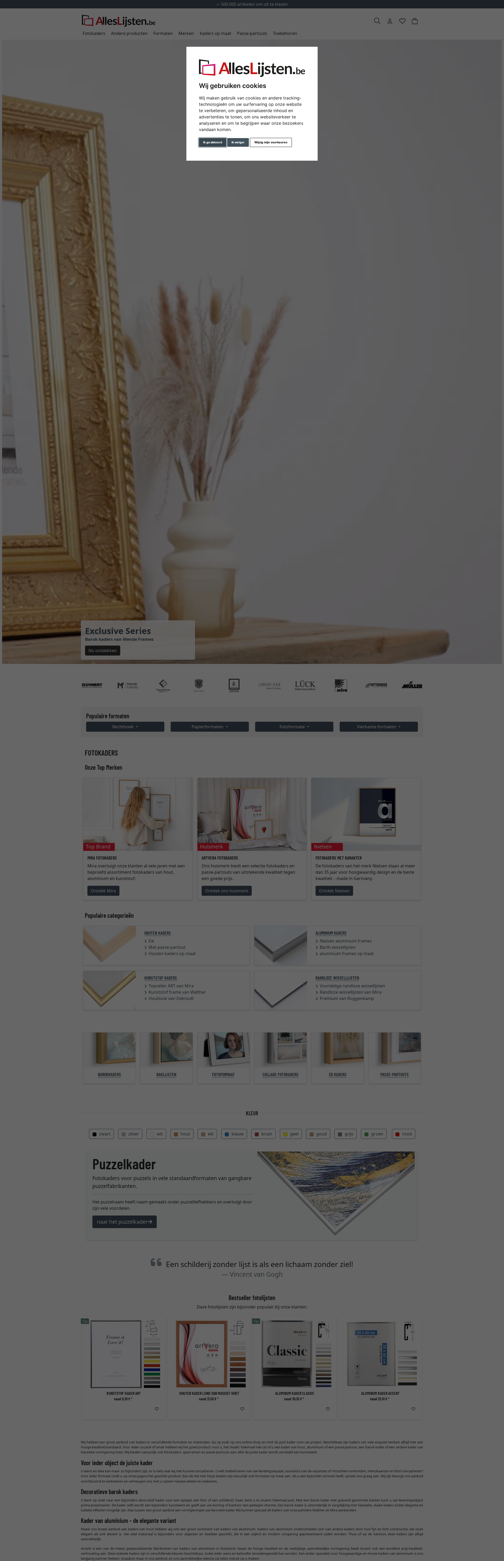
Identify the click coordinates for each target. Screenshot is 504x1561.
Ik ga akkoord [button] (212, 142)
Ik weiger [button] (238, 142)
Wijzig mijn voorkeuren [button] (270, 142)
